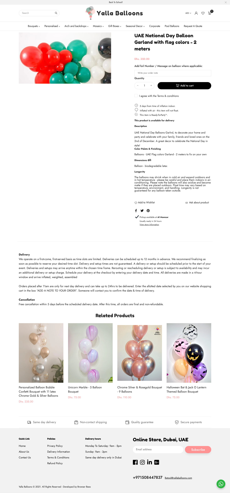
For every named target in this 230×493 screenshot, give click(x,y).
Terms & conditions (168, 96)
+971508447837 (147, 477)
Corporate (154, 26)
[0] (209, 13)
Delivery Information (58, 452)
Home (22, 446)
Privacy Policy (55, 446)
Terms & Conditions (58, 457)
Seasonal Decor (134, 26)
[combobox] (39, 13)
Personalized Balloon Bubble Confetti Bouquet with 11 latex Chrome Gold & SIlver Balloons (38, 391)
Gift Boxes (113, 26)
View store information (149, 224)
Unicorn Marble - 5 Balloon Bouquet (85, 389)
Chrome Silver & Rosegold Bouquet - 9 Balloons (139, 389)
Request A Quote (193, 26)
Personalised (51, 26)
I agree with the (159, 96)
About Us (24, 452)
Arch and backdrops (75, 26)
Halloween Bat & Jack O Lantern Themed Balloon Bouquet (186, 389)
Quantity (139, 78)
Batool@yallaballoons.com (178, 478)
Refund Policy (55, 463)
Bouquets (33, 26)
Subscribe (198, 449)
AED (187, 13)
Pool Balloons (172, 26)
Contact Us (25, 457)
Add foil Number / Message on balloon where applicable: (168, 66)
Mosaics (97, 26)
